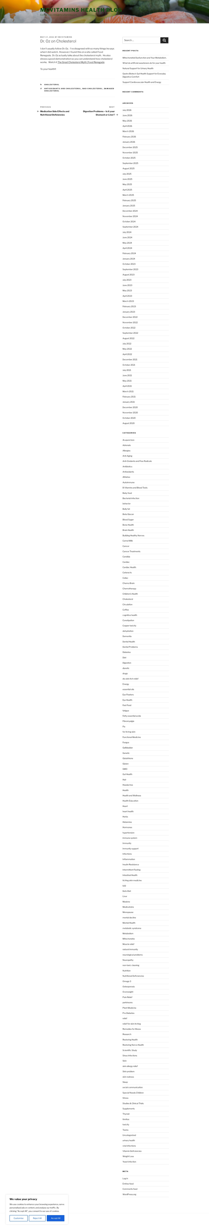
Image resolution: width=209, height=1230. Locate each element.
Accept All (55, 1218)
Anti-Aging (127, 456)
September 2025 (130, 163)
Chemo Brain (128, 583)
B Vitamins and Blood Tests (135, 487)
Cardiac (126, 562)
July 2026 (127, 110)
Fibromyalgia (128, 721)
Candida (126, 556)
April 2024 (127, 248)
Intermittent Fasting (131, 869)
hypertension (128, 832)
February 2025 (129, 200)
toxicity (126, 1124)
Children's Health (130, 594)
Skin (125, 1061)
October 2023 (129, 264)
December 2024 (130, 211)
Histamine (127, 822)
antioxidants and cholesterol (62, 89)
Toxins (125, 1130)
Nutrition (127, 970)
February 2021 (129, 396)
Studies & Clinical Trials (133, 1103)
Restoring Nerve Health (133, 1045)
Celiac (125, 578)
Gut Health (127, 774)
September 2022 (130, 333)
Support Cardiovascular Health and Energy (142, 82)
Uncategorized (129, 1135)
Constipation (128, 620)
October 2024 (129, 221)
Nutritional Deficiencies (133, 976)
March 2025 (128, 195)
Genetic (126, 753)
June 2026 (127, 115)
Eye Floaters (128, 694)
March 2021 (128, 391)
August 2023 (128, 274)
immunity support (130, 848)
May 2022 (127, 349)
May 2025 (127, 184)
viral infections (129, 1146)
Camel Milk (128, 540)
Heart (125, 806)
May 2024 (127, 243)
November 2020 (130, 412)
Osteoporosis (129, 986)
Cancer (126, 546)
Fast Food (127, 705)
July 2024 (127, 232)
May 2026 (127, 121)
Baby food (127, 493)
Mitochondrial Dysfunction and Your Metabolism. (144, 57)
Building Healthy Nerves (133, 535)
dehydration (128, 631)
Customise (18, 1218)
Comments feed (130, 1189)
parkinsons (128, 1002)
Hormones (127, 827)
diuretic (126, 668)
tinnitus (126, 1119)
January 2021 (129, 402)
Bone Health (128, 525)
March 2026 (128, 131)
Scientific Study (130, 1050)
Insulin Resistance (131, 864)
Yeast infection (129, 1161)
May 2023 (127, 290)
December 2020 (130, 407)
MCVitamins (65, 37)
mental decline (129, 917)
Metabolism (128, 933)
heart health (128, 811)
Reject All (37, 1218)
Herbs (125, 816)
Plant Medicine (129, 1008)
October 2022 (129, 327)
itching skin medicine (132, 880)
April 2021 (127, 386)
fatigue (126, 710)
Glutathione (128, 758)
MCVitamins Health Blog (81, 10)
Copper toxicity (129, 625)
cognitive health (130, 615)
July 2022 (127, 343)
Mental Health (129, 923)
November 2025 (130, 152)
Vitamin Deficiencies (132, 1151)
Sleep (125, 1082)
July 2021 (127, 370)
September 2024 (130, 227)
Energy (126, 684)
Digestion (127, 663)
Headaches (128, 785)
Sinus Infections (130, 1055)
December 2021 (130, 359)
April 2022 (127, 354)
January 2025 (129, 205)
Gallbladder (128, 747)
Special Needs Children (133, 1092)
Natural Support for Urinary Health (138, 68)
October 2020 (129, 418)
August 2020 (129, 423)
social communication (133, 1087)
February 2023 (129, 306)
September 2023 (130, 269)
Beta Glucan (128, 514)
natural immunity (130, 949)
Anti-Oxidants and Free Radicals (137, 461)
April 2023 (127, 296)
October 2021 (129, 365)
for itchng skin (129, 732)
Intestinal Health (130, 875)
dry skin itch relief (130, 678)
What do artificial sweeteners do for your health (144, 63)
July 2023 (127, 280)
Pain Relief (127, 997)
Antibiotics (127, 466)
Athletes (126, 477)
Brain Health (128, 530)
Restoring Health (130, 1039)
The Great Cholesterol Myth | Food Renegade (81, 62)
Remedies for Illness (132, 1029)
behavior (127, 503)
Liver (125, 896)
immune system (130, 838)
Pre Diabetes (128, 1013)
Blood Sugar (128, 519)
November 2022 (130, 322)
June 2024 (127, 237)
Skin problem (128, 1071)
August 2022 (128, 338)
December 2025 (130, 147)
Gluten (126, 763)
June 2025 (127, 179)
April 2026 (127, 126)
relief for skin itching (132, 1023)
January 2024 (129, 258)
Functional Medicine (132, 737)
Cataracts (127, 572)
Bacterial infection (131, 498)
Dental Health (129, 641)
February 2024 (129, 253)
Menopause (128, 912)
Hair (124, 779)
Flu (124, 726)
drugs (125, 673)
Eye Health (127, 700)
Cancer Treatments (131, 551)
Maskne (126, 901)
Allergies (126, 450)
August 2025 (128, 168)
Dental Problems (130, 647)
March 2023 (128, 301)
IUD (124, 886)
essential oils (128, 689)
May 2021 (127, 381)
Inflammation (129, 859)
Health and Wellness (132, 795)
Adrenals (127, 445)
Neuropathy (128, 960)
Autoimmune (128, 482)
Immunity (127, 843)
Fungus (126, 742)
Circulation (127, 604)
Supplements (129, 1108)
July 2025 (127, 174)
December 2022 (130, 317)
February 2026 (129, 136)
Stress (125, 1098)
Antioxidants (128, 472)
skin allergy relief (130, 1066)
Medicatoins (128, 907)
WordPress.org (129, 1194)
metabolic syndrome (132, 928)
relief (125, 1018)
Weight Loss (128, 1156)
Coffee (126, 609)
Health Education (130, 801)
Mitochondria (129, 938)
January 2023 (129, 312)
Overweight (128, 992)
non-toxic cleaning (131, 965)
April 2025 (127, 189)
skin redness (128, 1077)
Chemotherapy (129, 588)
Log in (125, 1178)
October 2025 (129, 158)
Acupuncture (128, 440)
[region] (37, 1209)
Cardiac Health (129, 567)
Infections (127, 854)
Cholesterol (52, 85)
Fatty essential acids (132, 716)
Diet (124, 657)
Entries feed (128, 1183)
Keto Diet (127, 891)
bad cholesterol (92, 89)
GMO (125, 769)
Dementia (127, 636)
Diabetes (127, 652)
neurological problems (133, 955)
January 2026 (129, 142)
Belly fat (126, 509)
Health (126, 790)
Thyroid (126, 1114)
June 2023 (127, 285)
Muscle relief (128, 944)
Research (127, 1034)
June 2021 (127, 375)
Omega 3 (127, 981)
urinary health (129, 1140)
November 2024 (130, 216)
